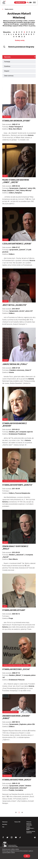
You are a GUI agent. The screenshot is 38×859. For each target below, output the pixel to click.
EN (30, 2)
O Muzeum (28, 821)
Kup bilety (4, 824)
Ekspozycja (4, 821)
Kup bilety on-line (20, 2)
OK (27, 856)
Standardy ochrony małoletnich (30, 832)
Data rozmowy (8, 76)
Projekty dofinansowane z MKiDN (30, 828)
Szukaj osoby (20, 40)
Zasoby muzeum (9, 9)
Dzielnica (7, 66)
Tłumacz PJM (17, 821)
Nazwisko (7, 57)
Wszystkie (7, 32)
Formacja (7, 62)
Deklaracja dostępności (29, 824)
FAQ (3, 827)
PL (28, 2)
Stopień (6, 71)
